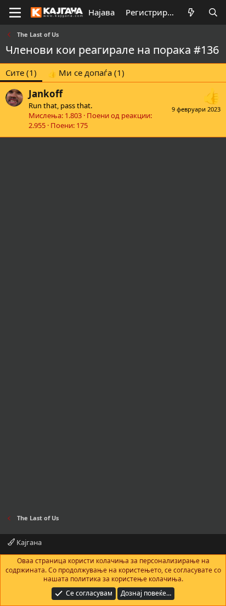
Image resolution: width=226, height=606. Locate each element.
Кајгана (28, 542)
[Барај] (213, 12)
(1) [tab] (21, 72)
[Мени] (15, 13)
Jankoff (46, 93)
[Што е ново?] (191, 12)
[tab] (86, 73)
